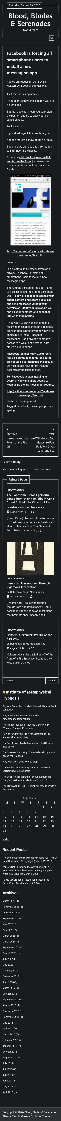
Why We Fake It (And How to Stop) (20, 761)
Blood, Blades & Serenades (30, 19)
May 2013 (8, 1086)
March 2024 (9, 941)
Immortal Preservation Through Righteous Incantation (28, 585)
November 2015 (11, 1017)
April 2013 (8, 1092)
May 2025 (8, 924)
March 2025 (9, 935)
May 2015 (8, 1022)
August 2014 (9, 1057)
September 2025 (11, 918)
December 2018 (11, 976)
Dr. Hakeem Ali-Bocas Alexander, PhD (26, 507)
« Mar (6, 839)
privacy (48, 406)
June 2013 (8, 1080)
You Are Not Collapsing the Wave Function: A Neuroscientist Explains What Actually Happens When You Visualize (27, 870)
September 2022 (11, 947)
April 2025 (8, 930)
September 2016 (11, 999)
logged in (23, 469)
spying (11, 410)
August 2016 (9, 1005)
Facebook (22, 273)
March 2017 (9, 988)
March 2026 (9, 901)
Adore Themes (43, 1116)
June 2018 (8, 982)
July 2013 (8, 1075)
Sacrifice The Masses (23, 150)
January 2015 (10, 1046)
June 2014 (8, 1069)
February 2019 (10, 970)
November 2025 (11, 906)
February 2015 (10, 1040)
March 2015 (9, 1034)
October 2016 (10, 993)
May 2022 (8, 964)
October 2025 (10, 912)
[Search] (51, 38)
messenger (36, 406)
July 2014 (8, 1063)
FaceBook (22, 406)
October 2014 (10, 1051)
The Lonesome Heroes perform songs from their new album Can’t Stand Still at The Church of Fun (30, 498)
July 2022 (8, 959)
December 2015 (11, 1011)
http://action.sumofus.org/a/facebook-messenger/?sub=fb (30, 253)
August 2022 (9, 953)
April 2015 (8, 1028)
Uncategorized (27, 401)
